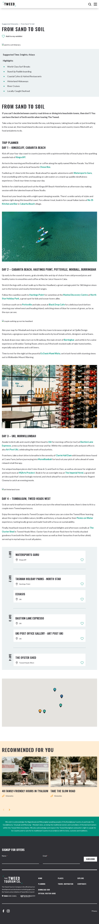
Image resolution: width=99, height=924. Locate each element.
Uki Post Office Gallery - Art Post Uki (39, 633)
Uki (50, 442)
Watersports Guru (83, 173)
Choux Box (45, 167)
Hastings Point (36, 294)
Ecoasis (20, 594)
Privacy (94, 911)
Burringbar (69, 339)
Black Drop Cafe (57, 304)
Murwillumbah (45, 459)
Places (60, 878)
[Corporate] (12, 880)
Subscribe (90, 859)
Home (40, 878)
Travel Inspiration (65, 884)
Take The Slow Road (62, 791)
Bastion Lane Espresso (29, 618)
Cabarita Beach (27, 203)
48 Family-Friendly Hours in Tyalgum (25, 791)
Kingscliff (20, 157)
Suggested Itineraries (10, 24)
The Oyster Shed (25, 657)
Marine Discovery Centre (75, 294)
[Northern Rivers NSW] (28, 896)
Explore (80, 878)
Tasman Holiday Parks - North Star (38, 579)
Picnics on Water (85, 518)
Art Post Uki (12, 449)
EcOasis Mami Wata (50, 353)
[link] (9, 896)
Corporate (81, 884)
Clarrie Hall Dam (64, 455)
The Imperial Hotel (74, 472)
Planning (41, 884)
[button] (61, 696)
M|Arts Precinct (27, 472)
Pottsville (27, 304)
